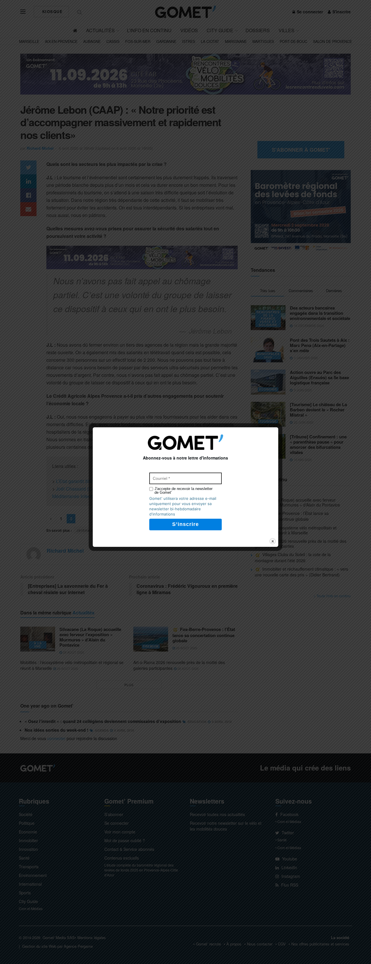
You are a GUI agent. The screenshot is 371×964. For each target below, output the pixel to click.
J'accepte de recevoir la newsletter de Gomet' (183, 490)
